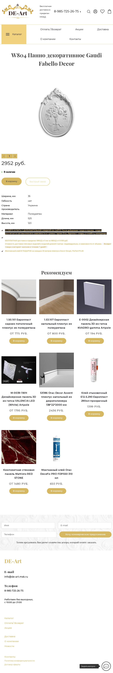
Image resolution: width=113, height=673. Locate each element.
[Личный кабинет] (95, 11)
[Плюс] (15, 156)
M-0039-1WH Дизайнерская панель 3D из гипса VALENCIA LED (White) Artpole (19, 399)
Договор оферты (12, 664)
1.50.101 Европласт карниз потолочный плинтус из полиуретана (18, 323)
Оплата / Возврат (50, 29)
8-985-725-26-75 (67, 11)
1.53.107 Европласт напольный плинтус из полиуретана (56, 323)
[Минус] (3, 156)
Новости (9, 646)
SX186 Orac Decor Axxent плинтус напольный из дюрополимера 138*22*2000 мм (56, 399)
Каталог (9, 618)
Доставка (103, 29)
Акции (79, 29)
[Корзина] (109, 11)
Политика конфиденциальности (19, 661)
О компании (47, 39)
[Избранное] (102, 11)
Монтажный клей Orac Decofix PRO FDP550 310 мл (56, 474)
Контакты (75, 39)
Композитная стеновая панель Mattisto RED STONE (19, 474)
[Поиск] (88, 11)
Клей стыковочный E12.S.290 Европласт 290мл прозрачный (94, 397)
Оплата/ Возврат (14, 623)
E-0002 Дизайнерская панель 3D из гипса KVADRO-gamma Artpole (94, 323)
